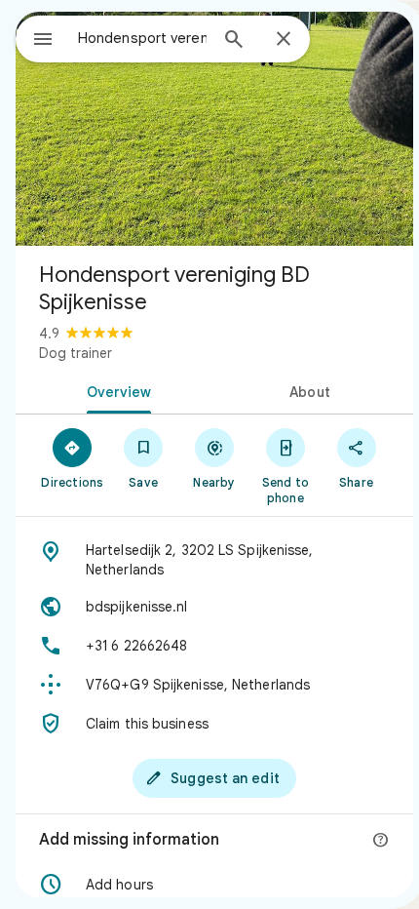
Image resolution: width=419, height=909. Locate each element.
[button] (214, 884)
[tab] (114, 390)
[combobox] (142, 38)
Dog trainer (75, 353)
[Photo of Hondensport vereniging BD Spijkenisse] (214, 129)
